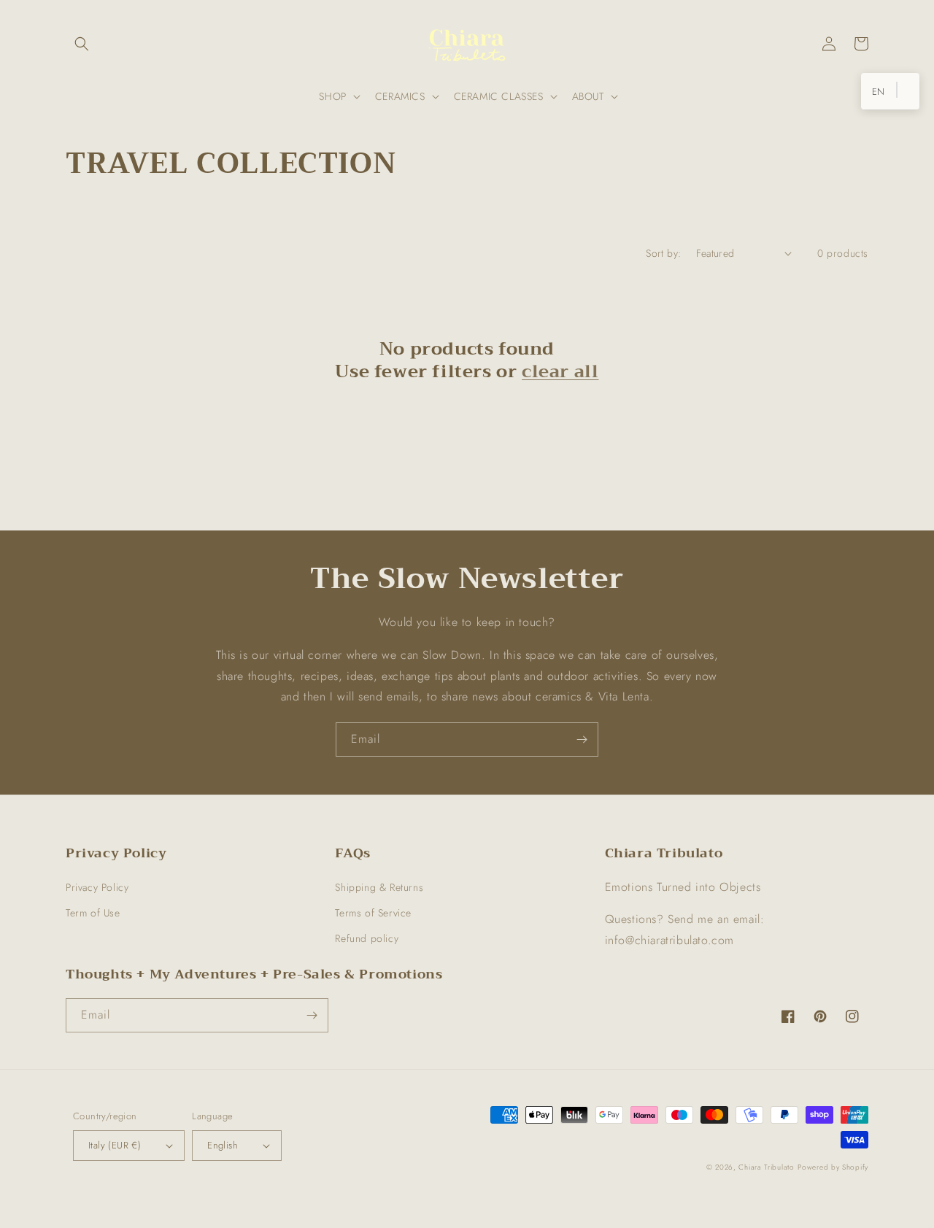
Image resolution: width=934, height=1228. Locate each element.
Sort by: (663, 253)
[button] (82, 44)
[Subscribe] (582, 739)
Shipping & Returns (379, 887)
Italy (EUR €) (114, 1145)
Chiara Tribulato (766, 1167)
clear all (560, 371)
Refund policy (366, 938)
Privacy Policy (97, 887)
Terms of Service (373, 912)
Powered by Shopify (833, 1167)
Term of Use (93, 912)
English (222, 1145)
